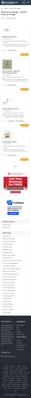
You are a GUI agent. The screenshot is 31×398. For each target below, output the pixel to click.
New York (6, 366)
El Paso (21, 374)
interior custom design (7, 309)
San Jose (11, 370)
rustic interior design (7, 306)
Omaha (9, 386)
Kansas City (17, 382)
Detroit (26, 374)
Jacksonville (22, 370)
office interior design (7, 247)
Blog (18, 327)
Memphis (18, 376)
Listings (6, 8)
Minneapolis (25, 386)
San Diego (25, 368)
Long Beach (24, 382)
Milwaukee (11, 380)
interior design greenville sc (8, 287)
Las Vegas (19, 378)
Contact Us (19, 343)
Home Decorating (6, 301)
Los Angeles (12, 366)
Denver (16, 374)
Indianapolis (13, 372)
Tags (18, 330)
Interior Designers (12, 50)
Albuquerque (19, 380)
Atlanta (8, 384)
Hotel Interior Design (7, 252)
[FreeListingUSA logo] (9, 2)
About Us (19, 340)
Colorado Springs (16, 384)
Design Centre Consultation (8, 271)
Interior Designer (6, 236)
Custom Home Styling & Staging (10, 263)
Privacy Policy (20, 350)
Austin (16, 370)
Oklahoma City (11, 378)
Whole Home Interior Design (9, 277)
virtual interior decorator (8, 293)
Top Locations (20, 325)
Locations (19, 332)
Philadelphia (5, 368)
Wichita (10, 388)
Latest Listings (20, 334)
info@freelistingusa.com (9, 356)
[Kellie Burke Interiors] (7, 30)
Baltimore (25, 378)
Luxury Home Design (7, 257)
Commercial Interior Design (8, 241)
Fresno (4, 382)
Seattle (11, 374)
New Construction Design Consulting (11, 268)
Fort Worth (26, 372)
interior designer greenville (8, 282)
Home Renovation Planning (8, 266)
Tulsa (6, 388)
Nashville (24, 376)
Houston (24, 366)
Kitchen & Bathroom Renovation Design (11, 260)
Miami (13, 386)
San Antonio (18, 368)
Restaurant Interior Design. (8, 255)
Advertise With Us (21, 345)
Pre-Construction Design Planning (10, 274)
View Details (24, 54)
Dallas (6, 370)
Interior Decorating (6, 298)
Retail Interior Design (7, 249)
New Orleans (17, 388)
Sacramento (10, 382)
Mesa (3, 384)
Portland (5, 378)
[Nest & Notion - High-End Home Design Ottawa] (7, 64)
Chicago (19, 366)
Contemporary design (7, 304)
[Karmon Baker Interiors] (7, 102)
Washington (7, 376)
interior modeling (6, 312)
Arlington (23, 388)
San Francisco (5, 372)
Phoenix (12, 368)
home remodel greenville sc (8, 290)
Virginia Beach (24, 384)
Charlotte (5, 374)
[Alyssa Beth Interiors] (7, 135)
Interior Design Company (8, 285)
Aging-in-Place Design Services (9, 279)
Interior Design (11, 121)
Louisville (5, 380)
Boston (13, 376)
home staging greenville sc (8, 296)
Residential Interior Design (8, 238)
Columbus (19, 372)
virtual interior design (7, 244)
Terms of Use (20, 347)
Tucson (25, 380)
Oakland (19, 386)
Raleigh (4, 386)
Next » (15, 166)
